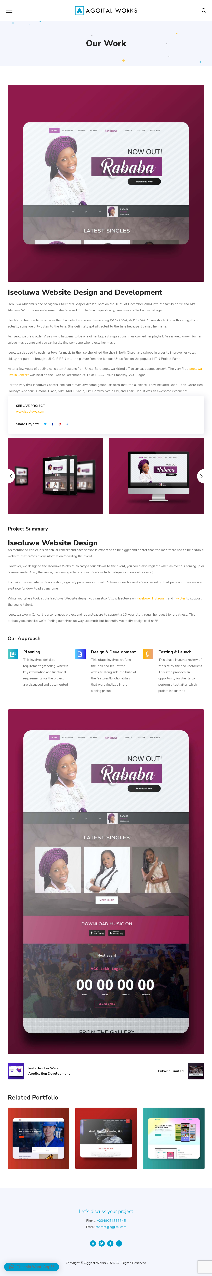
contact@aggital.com (110, 1227)
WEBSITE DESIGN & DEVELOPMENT (32, 1152)
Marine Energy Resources (38, 1122)
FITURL (173, 1127)
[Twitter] (102, 1243)
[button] (31, 1267)
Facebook (143, 598)
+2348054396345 (111, 1220)
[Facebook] (110, 1243)
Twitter (179, 598)
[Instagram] (93, 1243)
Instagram (159, 598)
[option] (55, 476)
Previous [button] (7, 476)
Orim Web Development (106, 1122)
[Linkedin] (119, 1243)
